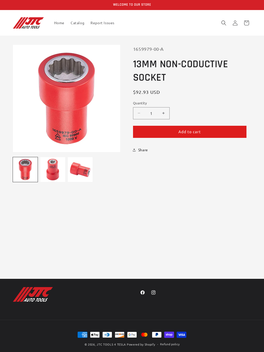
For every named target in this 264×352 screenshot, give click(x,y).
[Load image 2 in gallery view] (52, 169)
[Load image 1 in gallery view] (25, 169)
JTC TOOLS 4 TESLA (111, 344)
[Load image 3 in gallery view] (80, 169)
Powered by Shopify (141, 344)
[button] (223, 23)
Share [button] (143, 149)
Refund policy (169, 344)
